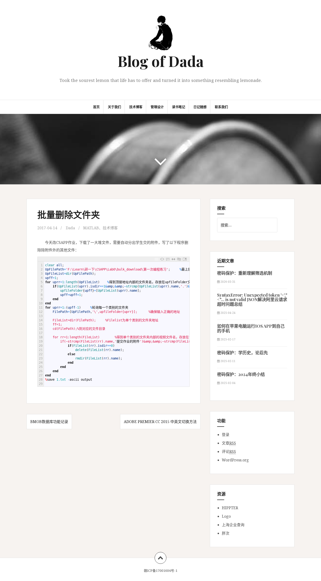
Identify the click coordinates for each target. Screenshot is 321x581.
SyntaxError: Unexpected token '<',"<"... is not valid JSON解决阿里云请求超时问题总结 (252, 299)
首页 (96, 107)
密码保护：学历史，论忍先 (242, 352)
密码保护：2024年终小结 (241, 374)
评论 (229, 451)
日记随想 (200, 107)
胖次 (225, 533)
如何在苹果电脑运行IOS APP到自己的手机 (251, 328)
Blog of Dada (160, 61)
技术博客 (135, 107)
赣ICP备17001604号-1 (160, 570)
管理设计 (157, 107)
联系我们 (221, 107)
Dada (70, 227)
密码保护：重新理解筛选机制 (244, 273)
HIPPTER (230, 507)
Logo (226, 516)
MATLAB (91, 227)
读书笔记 (178, 107)
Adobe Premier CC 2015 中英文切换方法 (160, 421)
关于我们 (114, 107)
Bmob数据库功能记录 (49, 421)
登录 (225, 434)
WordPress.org (235, 460)
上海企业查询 (233, 524)
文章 (229, 443)
